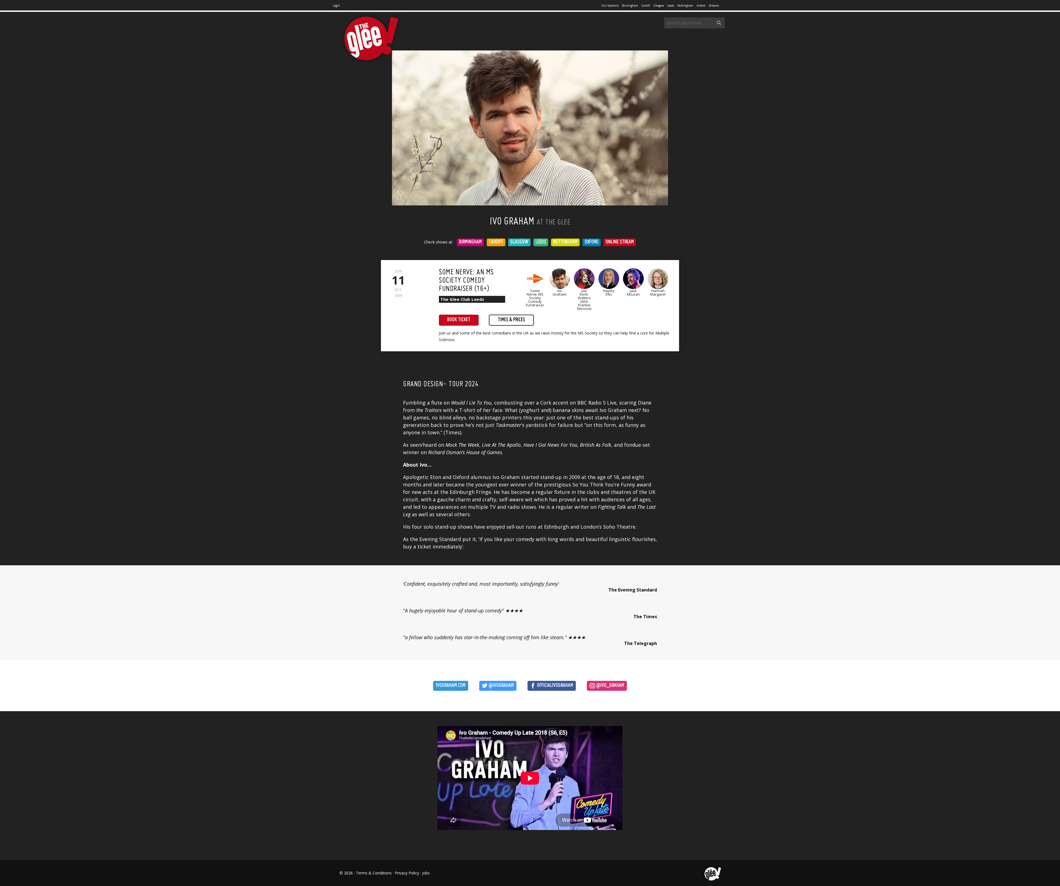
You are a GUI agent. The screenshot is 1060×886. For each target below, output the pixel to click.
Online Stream (620, 242)
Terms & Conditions (374, 873)
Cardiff (645, 5)
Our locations (610, 5)
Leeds (670, 5)
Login (336, 5)
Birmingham (630, 5)
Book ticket (458, 320)
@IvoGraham (500, 685)
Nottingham (685, 5)
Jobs (426, 873)
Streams (714, 5)
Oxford (700, 5)
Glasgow (658, 5)
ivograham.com (450, 685)
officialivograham (554, 685)
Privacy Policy (407, 873)
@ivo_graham (609, 685)
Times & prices (511, 320)
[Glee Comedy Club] (371, 39)
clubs (593, 492)
